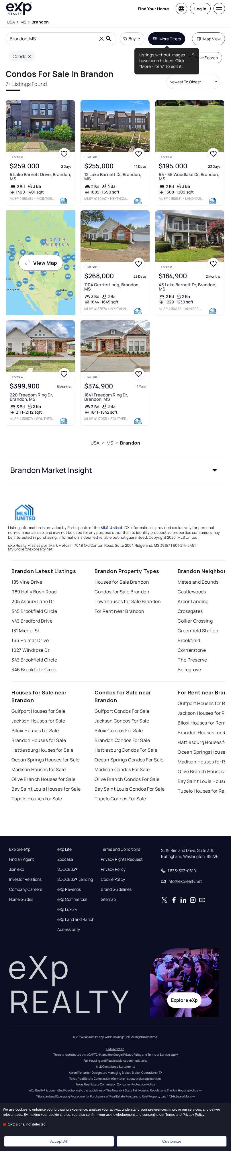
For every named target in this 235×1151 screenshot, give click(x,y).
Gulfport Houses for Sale (38, 711)
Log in (200, 8)
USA (95, 443)
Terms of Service (159, 1055)
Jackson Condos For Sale (122, 721)
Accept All (59, 1141)
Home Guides (21, 899)
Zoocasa (65, 859)
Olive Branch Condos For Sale (127, 779)
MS (110, 443)
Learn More (183, 1096)
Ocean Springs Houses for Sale (45, 760)
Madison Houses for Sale (38, 769)
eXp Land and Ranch (75, 919)
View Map (45, 262)
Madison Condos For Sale (122, 769)
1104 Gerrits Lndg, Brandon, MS (112, 287)
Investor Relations (25, 879)
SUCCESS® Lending (75, 879)
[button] (115, 470)
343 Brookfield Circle (34, 660)
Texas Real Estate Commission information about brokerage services (115, 1079)
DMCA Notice (115, 1049)
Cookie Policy (113, 879)
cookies (21, 1109)
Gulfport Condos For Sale (122, 711)
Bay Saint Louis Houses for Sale (46, 789)
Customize (171, 1141)
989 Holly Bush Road (33, 592)
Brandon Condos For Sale (122, 740)
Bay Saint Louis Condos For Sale (130, 789)
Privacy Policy (113, 869)
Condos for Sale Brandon (122, 592)
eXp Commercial (72, 899)
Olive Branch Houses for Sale (43, 779)
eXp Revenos (69, 889)
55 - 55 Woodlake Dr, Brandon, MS (189, 176)
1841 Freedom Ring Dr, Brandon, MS (106, 397)
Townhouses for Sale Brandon (128, 601)
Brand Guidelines (116, 889)
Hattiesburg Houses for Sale (42, 750)
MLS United (111, 527)
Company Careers (25, 889)
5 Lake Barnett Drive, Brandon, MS (40, 176)
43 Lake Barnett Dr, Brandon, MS (187, 287)
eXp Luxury (67, 909)
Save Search (206, 57)
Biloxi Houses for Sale (35, 730)
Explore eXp (19, 849)
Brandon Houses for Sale (38, 740)
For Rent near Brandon (119, 611)
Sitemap (108, 899)
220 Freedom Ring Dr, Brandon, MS (31, 397)
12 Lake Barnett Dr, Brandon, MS (112, 176)
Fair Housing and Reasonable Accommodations (115, 1061)
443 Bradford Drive (31, 621)
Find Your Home (153, 8)
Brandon (130, 443)
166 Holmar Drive (30, 640)
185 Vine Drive (26, 582)
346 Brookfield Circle (34, 669)
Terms (170, 1115)
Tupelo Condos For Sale (120, 798)
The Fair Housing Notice (182, 1090)
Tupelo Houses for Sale (36, 798)
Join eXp (16, 869)
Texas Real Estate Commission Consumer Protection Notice (115, 1084)
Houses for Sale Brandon (122, 582)
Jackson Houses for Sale (38, 721)
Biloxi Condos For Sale (119, 730)
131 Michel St (25, 630)
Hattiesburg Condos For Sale (126, 750)
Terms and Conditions (120, 849)
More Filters (170, 39)
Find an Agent (21, 859)
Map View (212, 39)
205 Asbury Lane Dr (32, 601)
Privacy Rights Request (121, 859)
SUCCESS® (67, 869)
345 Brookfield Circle (34, 611)
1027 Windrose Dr (30, 650)
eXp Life (64, 849)
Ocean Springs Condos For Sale (129, 760)
